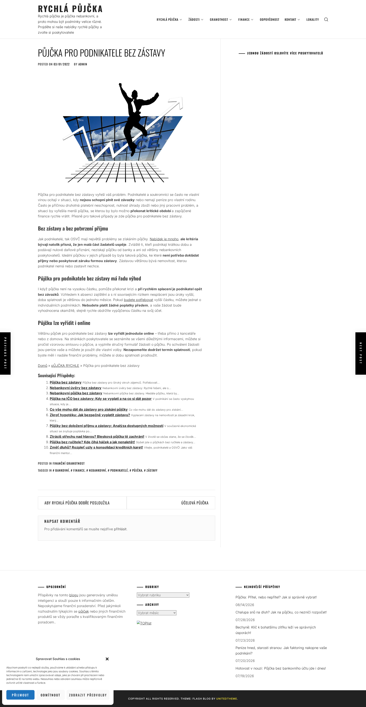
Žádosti (194, 19)
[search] (326, 19)
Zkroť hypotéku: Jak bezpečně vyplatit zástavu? (90, 415)
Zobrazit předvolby (88, 695)
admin (82, 64)
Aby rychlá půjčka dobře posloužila (77, 502)
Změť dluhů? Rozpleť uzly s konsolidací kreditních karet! (96, 447)
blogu (73, 595)
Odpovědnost (269, 19)
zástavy (152, 470)
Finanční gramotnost (69, 463)
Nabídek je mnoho (164, 239)
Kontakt (290, 19)
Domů (42, 365)
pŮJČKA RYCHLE (65, 365)
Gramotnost (219, 19)
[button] (107, 659)
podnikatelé (119, 470)
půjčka (137, 470)
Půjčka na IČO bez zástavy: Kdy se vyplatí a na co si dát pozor (101, 398)
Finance (244, 19)
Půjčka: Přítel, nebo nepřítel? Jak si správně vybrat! (276, 597)
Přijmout (20, 695)
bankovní (62, 470)
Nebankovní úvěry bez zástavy (75, 388)
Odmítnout (50, 695)
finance (79, 470)
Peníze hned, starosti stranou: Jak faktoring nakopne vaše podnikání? (281, 650)
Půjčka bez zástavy (66, 382)
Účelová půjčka (195, 502)
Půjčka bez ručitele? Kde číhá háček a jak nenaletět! (92, 442)
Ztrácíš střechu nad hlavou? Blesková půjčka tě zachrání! (97, 436)
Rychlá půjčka (70, 8)
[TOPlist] (144, 623)
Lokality (312, 19)
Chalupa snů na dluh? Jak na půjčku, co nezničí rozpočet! (281, 612)
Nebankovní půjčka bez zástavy (76, 393)
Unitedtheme (226, 698)
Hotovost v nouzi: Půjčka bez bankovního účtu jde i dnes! (281, 668)
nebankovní (97, 470)
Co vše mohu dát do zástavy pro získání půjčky (89, 409)
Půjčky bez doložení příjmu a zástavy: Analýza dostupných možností (106, 426)
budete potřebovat (138, 300)
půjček (83, 611)
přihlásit (120, 529)
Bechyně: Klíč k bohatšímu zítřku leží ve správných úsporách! (276, 630)
